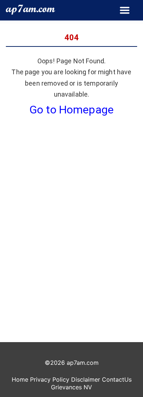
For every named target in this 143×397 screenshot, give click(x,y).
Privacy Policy (49, 379)
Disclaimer (85, 379)
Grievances (66, 387)
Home (20, 379)
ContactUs (117, 379)
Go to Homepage (71, 109)
